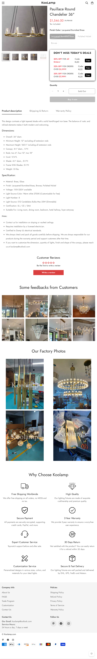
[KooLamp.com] (48, 2)
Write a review (48, 272)
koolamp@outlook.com (22, 621)
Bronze (54, 44)
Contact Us (6, 609)
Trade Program (8, 601)
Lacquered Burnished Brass (62, 37)
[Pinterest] (53, 624)
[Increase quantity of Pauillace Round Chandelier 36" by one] (63, 91)
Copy (88, 60)
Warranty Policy (57, 609)
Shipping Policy (57, 592)
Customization (8, 605)
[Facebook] (61, 624)
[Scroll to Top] (92, 645)
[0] (92, 3)
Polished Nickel (85, 37)
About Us (6, 592)
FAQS (4, 596)
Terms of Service (57, 605)
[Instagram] (69, 624)
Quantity (53, 85)
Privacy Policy (56, 601)
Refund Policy (56, 596)
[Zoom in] (42, 11)
